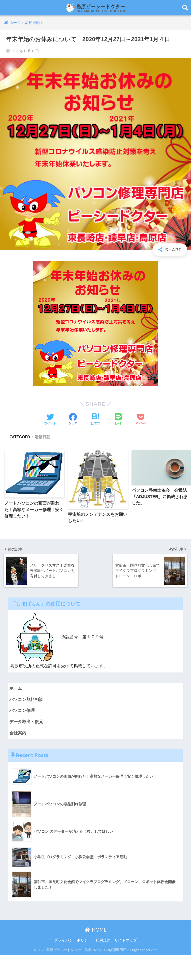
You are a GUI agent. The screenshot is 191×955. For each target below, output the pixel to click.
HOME (98, 930)
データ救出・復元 (26, 721)
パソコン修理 (22, 710)
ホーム (15, 688)
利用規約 (103, 940)
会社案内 (17, 733)
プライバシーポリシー (73, 940)
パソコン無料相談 (26, 699)
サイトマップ (125, 940)
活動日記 (42, 436)
